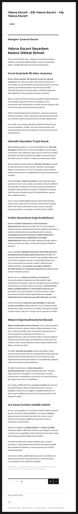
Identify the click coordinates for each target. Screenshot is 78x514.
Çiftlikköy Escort (44, 467)
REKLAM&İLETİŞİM (15, 495)
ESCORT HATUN (17, 469)
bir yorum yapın (39, 469)
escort (10, 508)
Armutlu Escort (34, 467)
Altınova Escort (23, 467)
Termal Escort (28, 469)
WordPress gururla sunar (56, 508)
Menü (12, 24)
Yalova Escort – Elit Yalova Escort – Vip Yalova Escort (29, 508)
